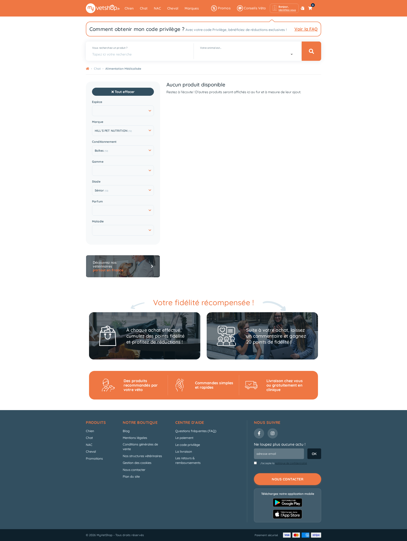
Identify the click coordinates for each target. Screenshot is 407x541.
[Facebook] (259, 433)
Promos (223, 8)
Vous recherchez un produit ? (109, 47)
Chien (129, 8)
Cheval (172, 8)
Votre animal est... (210, 47)
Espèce (97, 102)
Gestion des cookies (137, 463)
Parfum (97, 201)
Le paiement (184, 438)
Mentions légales (135, 438)
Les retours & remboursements (188, 460)
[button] (284, 8)
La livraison (183, 451)
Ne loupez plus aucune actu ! (279, 444)
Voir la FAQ (306, 29)
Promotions (94, 458)
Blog (126, 431)
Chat (144, 8)
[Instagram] (273, 433)
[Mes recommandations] (302, 8)
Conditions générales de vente (140, 446)
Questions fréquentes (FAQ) (195, 431)
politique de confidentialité (291, 463)
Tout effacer (124, 92)
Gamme (97, 162)
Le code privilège (187, 445)
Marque (97, 122)
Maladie (98, 221)
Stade (96, 181)
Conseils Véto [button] (254, 8)
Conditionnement (104, 142)
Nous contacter (134, 470)
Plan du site (131, 476)
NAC (157, 8)
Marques (192, 8)
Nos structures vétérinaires (142, 456)
